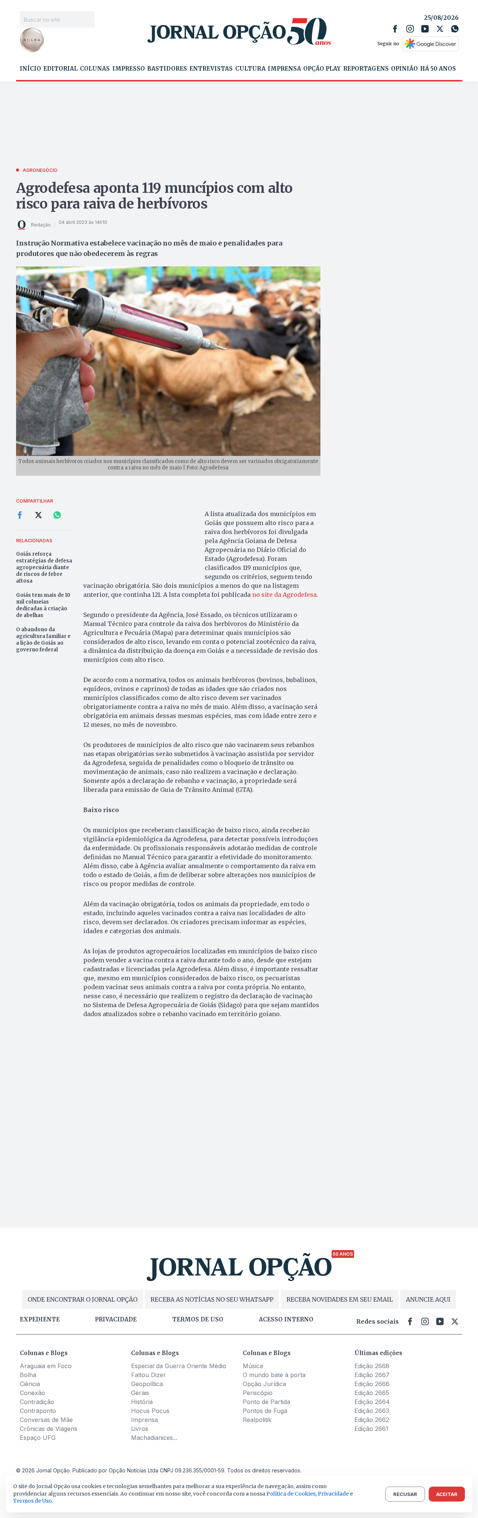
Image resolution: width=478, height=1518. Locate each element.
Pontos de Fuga (265, 1410)
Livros (139, 1428)
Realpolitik (257, 1419)
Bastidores (167, 68)
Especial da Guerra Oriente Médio (178, 1366)
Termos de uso (197, 1319)
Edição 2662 (371, 1419)
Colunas (95, 68)
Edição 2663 (371, 1410)
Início (30, 68)
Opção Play (322, 68)
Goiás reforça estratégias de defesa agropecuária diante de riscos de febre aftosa (44, 567)
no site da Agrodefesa (284, 594)
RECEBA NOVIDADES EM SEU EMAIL (339, 1299)
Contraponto (38, 1410)
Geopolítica (147, 1384)
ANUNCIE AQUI (428, 1299)
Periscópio (258, 1393)
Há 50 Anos (438, 68)
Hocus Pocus (150, 1410)
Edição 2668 (371, 1366)
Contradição (37, 1402)
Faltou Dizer (148, 1375)
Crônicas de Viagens (48, 1428)
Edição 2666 (371, 1384)
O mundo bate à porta (274, 1375)
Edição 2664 (372, 1402)
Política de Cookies (291, 1493)
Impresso (128, 68)
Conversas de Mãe (46, 1419)
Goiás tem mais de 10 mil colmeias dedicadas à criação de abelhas (43, 605)
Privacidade (116, 1319)
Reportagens (366, 68)
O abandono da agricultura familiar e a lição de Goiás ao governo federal (43, 639)
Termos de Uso (32, 1500)
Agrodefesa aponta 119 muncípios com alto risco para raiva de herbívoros (154, 196)
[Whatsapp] (455, 29)
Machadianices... (154, 1437)
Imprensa (284, 68)
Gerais (140, 1393)
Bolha (28, 1375)
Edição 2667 (371, 1375)
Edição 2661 (371, 1428)
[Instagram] (410, 29)
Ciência (30, 1384)
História (142, 1402)
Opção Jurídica (264, 1384)
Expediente (40, 1319)
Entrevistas (211, 68)
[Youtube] (425, 29)
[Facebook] (395, 29)
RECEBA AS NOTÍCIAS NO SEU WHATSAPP (211, 1299)
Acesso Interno (286, 1319)
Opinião (404, 68)
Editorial (60, 68)
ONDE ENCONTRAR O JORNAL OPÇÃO (82, 1299)
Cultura (250, 68)
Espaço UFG (38, 1437)
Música (253, 1366)
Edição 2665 (371, 1393)
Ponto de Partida (266, 1402)
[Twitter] (440, 29)
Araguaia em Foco (46, 1366)
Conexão (32, 1393)
